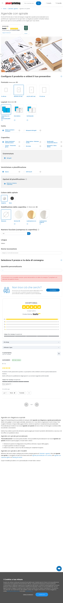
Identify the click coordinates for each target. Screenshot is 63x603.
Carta (3, 126)
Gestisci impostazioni (28, 594)
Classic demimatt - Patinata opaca (10, 142)
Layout (4, 102)
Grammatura (8, 154)
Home (4, 8)
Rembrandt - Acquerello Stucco (52, 142)
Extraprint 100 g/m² (31, 130)
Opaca (7, 171)
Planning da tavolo (17, 457)
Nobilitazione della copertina (13, 207)
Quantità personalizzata (11, 266)
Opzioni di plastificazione (14, 179)
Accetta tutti (42, 594)
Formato (5, 82)
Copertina (5, 137)
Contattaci (53, 290)
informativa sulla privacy (13, 591)
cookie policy (29, 591)
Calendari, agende (13, 8)
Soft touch (29, 171)
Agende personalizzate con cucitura (42, 455)
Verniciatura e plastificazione (13, 167)
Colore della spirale (9, 193)
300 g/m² (9, 158)
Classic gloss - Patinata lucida (32, 142)
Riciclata (28, 146)
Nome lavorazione (9, 249)
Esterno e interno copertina (12, 184)
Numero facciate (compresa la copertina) (19, 230)
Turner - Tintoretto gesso (10, 146)
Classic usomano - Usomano (10, 130)
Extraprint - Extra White (51, 146)
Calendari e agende (44, 453)
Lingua (4, 240)
